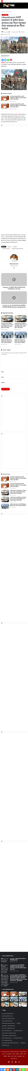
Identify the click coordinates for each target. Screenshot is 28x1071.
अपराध (25, 1053)
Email (2, 377)
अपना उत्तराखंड (8, 11)
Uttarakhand (23, 1042)
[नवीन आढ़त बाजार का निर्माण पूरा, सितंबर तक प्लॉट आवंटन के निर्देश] (7, 335)
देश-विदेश (17, 1053)
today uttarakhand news (7, 1037)
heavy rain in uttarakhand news (8, 1028)
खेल (12, 1056)
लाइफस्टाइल (20, 1056)
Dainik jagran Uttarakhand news (8, 1023)
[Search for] (26, 6)
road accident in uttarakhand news (9, 1033)
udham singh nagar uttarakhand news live (10, 1042)
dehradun (19, 1023)
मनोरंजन (15, 1056)
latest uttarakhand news (7, 1030)
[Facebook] (2, 59)
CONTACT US (14, 1058)
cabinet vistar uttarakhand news (8, 1018)
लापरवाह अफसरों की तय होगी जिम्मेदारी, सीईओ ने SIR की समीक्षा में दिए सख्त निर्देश (18, 98)
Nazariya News (23, 1051)
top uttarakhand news (18, 1037)
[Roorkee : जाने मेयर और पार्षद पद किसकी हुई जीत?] (5, 960)
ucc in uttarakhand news (7, 1040)
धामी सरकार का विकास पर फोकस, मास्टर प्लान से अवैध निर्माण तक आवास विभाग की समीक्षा (7, 325)
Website (3, 382)
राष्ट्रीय (13, 1053)
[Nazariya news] (9, 6)
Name (2, 371)
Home (3, 11)
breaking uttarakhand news (7, 1016)
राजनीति (21, 1053)
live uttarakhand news (18, 1030)
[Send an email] (9, 32)
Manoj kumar (6, 32)
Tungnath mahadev (5, 248)
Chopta (9, 246)
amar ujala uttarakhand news (7, 1013)
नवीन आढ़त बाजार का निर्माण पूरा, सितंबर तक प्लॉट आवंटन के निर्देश (6, 341)
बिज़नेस (9, 1056)
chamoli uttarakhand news (7, 1020)
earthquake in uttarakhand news (8, 1025)
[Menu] (2, 6)
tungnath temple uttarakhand (17, 248)
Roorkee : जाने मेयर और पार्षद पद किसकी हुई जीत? (18, 959)
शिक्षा (23, 1056)
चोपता (16, 114)
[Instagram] (11, 59)
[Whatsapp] (8, 59)
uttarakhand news (5, 1045)
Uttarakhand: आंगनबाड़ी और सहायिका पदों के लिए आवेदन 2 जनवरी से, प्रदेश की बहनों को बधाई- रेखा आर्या (18, 967)
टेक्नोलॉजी (5, 1056)
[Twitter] (5, 59)
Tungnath (15, 246)
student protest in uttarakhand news (9, 1035)
